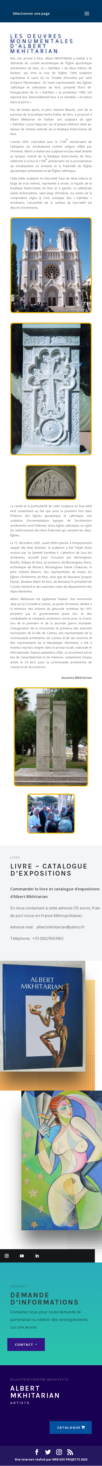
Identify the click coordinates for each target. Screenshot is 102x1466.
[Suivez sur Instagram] (6, 1255)
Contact (24, 1344)
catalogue (68, 1427)
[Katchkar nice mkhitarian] (51, 453)
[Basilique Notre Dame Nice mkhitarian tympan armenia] (51, 311)
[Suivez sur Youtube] (21, 1255)
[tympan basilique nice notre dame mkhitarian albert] (51, 499)
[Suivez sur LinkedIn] (37, 1255)
